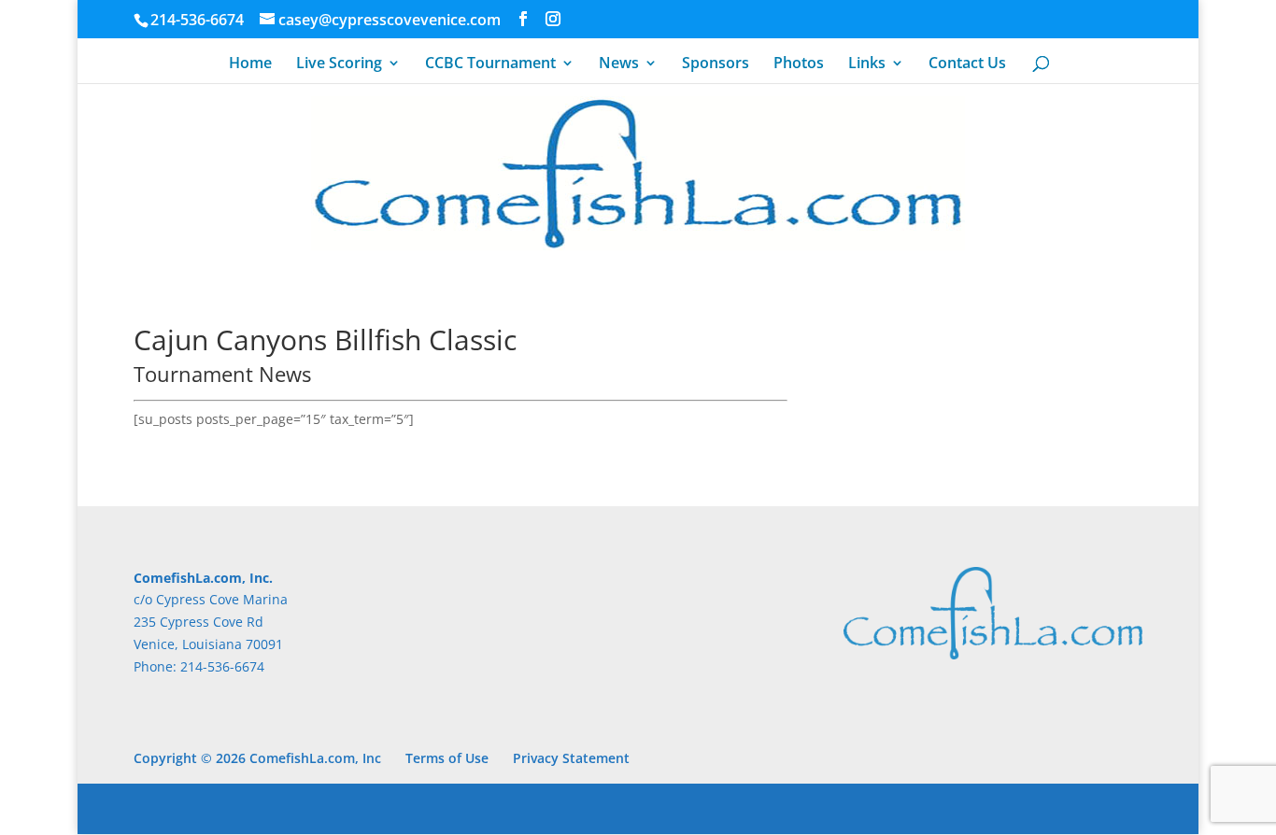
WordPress (443, 808)
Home (250, 64)
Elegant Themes (266, 808)
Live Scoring (339, 64)
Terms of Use (447, 758)
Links (867, 64)
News (619, 64)
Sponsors (715, 64)
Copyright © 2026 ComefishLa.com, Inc (257, 758)
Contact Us (967, 64)
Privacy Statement (571, 758)
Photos (798, 64)
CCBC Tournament (490, 64)
